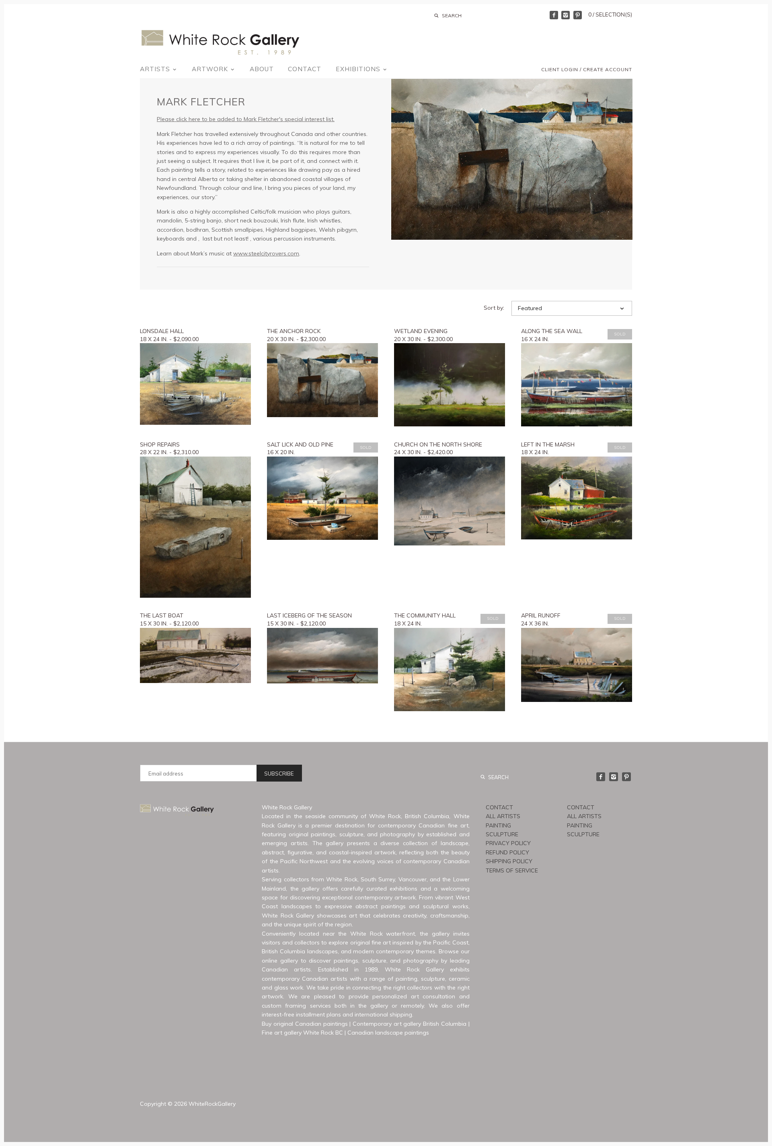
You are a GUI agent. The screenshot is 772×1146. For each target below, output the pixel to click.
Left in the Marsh (548, 444)
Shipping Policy (509, 861)
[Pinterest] (577, 15)
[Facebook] (554, 15)
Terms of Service (512, 870)
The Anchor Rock (293, 331)
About (262, 69)
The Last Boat (161, 615)
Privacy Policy (508, 843)
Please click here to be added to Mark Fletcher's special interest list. (246, 119)
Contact (304, 69)
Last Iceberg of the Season (309, 615)
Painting (498, 825)
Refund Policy (507, 852)
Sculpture (502, 834)
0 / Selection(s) (610, 14)
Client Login (559, 69)
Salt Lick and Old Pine (300, 444)
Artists (156, 69)
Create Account (607, 69)
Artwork (211, 69)
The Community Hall (425, 615)
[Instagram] (565, 15)
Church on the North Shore (438, 444)
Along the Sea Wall (551, 331)
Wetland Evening (421, 331)
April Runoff (541, 615)
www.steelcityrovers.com (266, 253)
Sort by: (494, 308)
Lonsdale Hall (162, 331)
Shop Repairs (160, 444)
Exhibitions (359, 69)
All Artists (503, 816)
